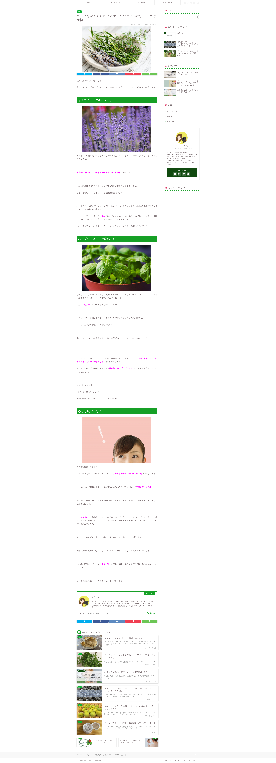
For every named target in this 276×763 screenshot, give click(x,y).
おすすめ (170, 121)
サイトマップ (115, 2)
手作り (79, 11)
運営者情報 (141, 2)
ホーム (89, 2)
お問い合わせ (167, 2)
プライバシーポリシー (84, 760)
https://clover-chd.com (97, 613)
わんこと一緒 (172, 111)
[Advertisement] (181, 205)
